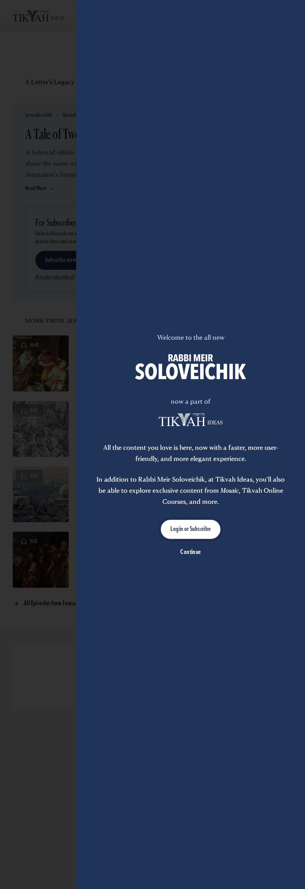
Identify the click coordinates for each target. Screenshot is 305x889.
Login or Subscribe (190, 529)
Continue (190, 552)
